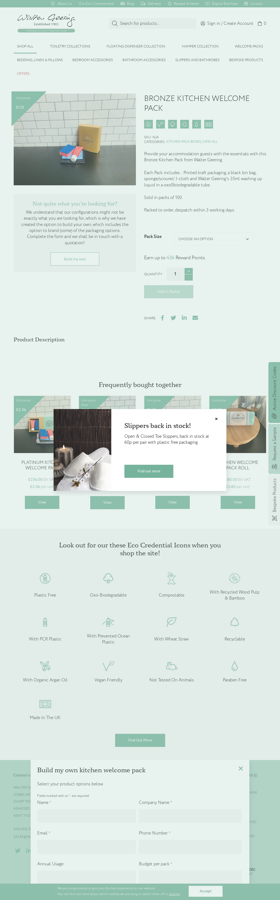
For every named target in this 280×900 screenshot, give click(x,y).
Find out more (149, 471)
